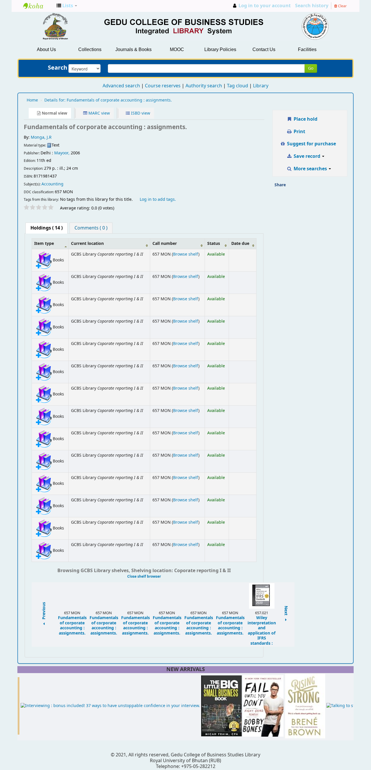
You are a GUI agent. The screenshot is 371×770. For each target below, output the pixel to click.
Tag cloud (237, 85)
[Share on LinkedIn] (316, 186)
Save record (306, 156)
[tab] (47, 228)
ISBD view (140, 113)
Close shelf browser (144, 576)
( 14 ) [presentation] (46, 228)
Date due (240, 244)
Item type (44, 244)
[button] (66, 6)
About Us (46, 49)
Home (32, 100)
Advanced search (121, 85)
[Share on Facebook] (304, 186)
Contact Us (263, 49)
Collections (89, 49)
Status (213, 244)
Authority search (204, 85)
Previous (44, 611)
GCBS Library (37, 6)
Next (286, 611)
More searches (310, 168)
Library (260, 85)
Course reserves (163, 85)
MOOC (177, 49)
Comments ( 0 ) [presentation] (91, 228)
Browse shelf (185, 254)
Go (310, 68)
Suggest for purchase (311, 143)
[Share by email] (292, 186)
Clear (342, 6)
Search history (311, 5)
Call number (164, 244)
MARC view (98, 113)
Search (57, 68)
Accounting (52, 184)
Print (298, 131)
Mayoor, (62, 153)
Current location (87, 244)
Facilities (307, 49)
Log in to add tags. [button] (158, 199)
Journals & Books (133, 49)
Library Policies (220, 49)
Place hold (304, 119)
